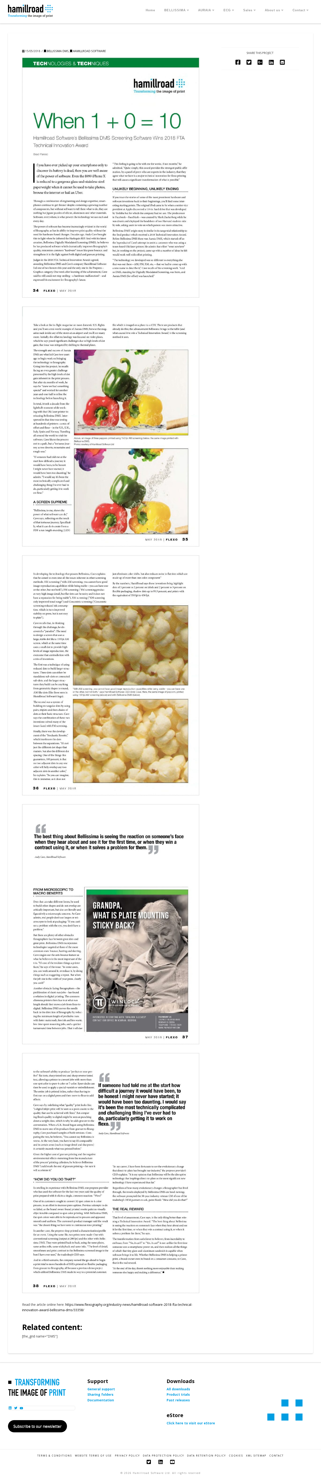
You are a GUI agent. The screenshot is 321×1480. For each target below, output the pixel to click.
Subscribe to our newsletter (37, 1426)
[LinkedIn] (160, 1462)
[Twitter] (149, 1462)
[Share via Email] (282, 62)
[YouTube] (172, 1462)
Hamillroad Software (89, 51)
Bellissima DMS (57, 51)
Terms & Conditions (54, 1455)
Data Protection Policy (163, 1455)
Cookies (236, 1455)
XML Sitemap (256, 1455)
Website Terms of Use (93, 1455)
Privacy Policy (127, 1455)
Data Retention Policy (206, 1455)
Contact (276, 1455)
